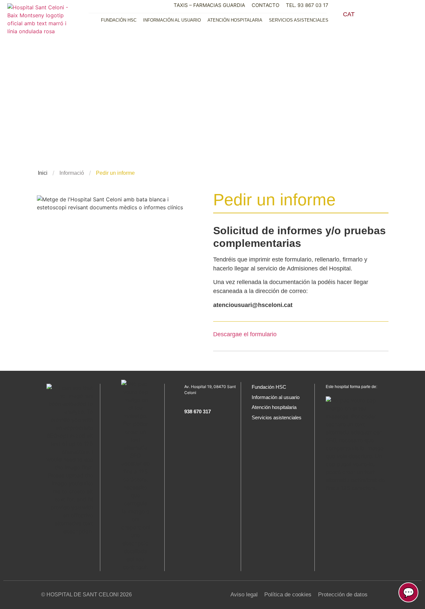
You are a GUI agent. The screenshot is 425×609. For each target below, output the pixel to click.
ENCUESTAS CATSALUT (264, 130)
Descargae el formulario (245, 334)
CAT (349, 14)
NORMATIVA (264, 54)
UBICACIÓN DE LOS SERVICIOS (264, 84)
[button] (375, 16)
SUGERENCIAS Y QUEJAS (264, 115)
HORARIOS (349, 100)
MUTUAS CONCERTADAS (349, 84)
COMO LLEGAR (349, 115)
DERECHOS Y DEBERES (349, 69)
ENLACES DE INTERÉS (264, 99)
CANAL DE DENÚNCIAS (349, 130)
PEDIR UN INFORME (264, 69)
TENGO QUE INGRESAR (349, 54)
